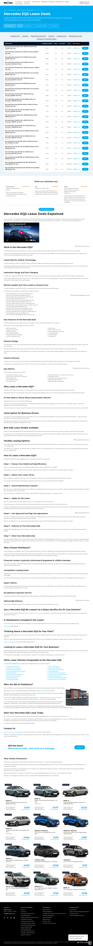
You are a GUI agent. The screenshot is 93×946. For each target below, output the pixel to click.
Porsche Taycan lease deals (13, 669)
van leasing (43, 690)
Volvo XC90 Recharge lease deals (56, 672)
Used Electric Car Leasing (47, 1)
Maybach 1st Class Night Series (46, 39)
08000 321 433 (7, 909)
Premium (25, 36)
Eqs (19, 25)
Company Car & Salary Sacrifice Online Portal (54, 913)
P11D (69, 43)
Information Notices (26, 915)
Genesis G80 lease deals (12, 679)
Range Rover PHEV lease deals (56, 669)
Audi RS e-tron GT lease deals (13, 668)
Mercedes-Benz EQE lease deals (14, 674)
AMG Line (51, 36)
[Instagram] (11, 918)
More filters (54, 25)
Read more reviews (46, 209)
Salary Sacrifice (36, 1)
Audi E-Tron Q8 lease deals (13, 676)
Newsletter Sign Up (26, 934)
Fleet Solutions (19, 3)
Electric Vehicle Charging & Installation (79, 911)
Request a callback (84, 3)
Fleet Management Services (77, 915)
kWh (55, 43)
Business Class (61, 36)
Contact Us (79, 747)
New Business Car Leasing (62, 1)
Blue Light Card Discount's (27, 931)
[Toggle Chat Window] (90, 943)
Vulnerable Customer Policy (28, 923)
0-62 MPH (62, 43)
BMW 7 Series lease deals (54, 668)
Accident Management (48, 915)
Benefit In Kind (46, 921)
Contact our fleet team (9, 641)
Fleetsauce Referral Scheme (28, 932)
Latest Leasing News (26, 929)
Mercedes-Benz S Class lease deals (57, 679)
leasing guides (7, 699)
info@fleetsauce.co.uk (9, 913)
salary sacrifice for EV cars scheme (34, 613)
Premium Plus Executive (38, 36)
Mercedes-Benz (9, 25)
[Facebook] (4, 918)
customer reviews (51, 697)
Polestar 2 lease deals (11, 677)
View (85, 48)
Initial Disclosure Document (28, 913)
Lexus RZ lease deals (53, 666)
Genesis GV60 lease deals (54, 676)
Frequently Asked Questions (28, 925)
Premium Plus (15, 36)
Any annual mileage (41, 25)
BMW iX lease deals (11, 672)
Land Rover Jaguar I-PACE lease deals (15, 671)
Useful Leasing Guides (26, 927)
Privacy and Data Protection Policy (29, 917)
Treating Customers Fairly (27, 921)
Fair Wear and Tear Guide (49, 923)
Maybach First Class (75, 36)
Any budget (28, 25)
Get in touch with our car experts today (14, 732)
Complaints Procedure (26, 919)
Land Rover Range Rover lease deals (57, 677)
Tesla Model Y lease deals (12, 666)
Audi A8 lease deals (53, 671)
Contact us (27, 3)
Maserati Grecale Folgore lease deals (57, 674)
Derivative (8, 43)
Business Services (74, 913)
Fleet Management (47, 911)
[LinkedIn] (14, 918)
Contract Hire (73, 909)
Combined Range (47, 43)
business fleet (24, 635)
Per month (76, 43)
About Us (23, 909)
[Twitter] (7, 918)
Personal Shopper (47, 917)
